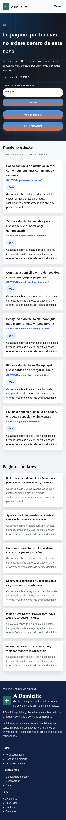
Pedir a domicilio (15, 754)
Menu (57, 6)
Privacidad (11, 803)
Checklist (10, 785)
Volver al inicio (33, 114)
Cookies (10, 807)
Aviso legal (11, 798)
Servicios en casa (15, 763)
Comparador (12, 781)
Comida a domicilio (16, 759)
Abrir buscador (33, 126)
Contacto (10, 811)
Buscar (33, 102)
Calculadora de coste (17, 776)
